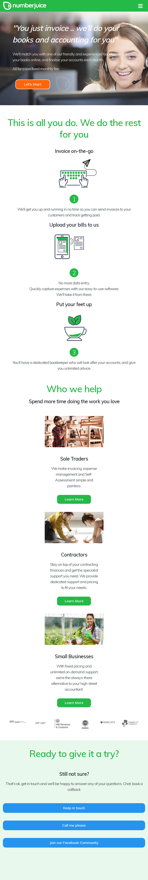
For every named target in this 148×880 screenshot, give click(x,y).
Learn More (74, 499)
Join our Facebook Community (74, 842)
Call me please (74, 825)
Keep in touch (74, 808)
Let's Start (32, 84)
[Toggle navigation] (140, 5)
